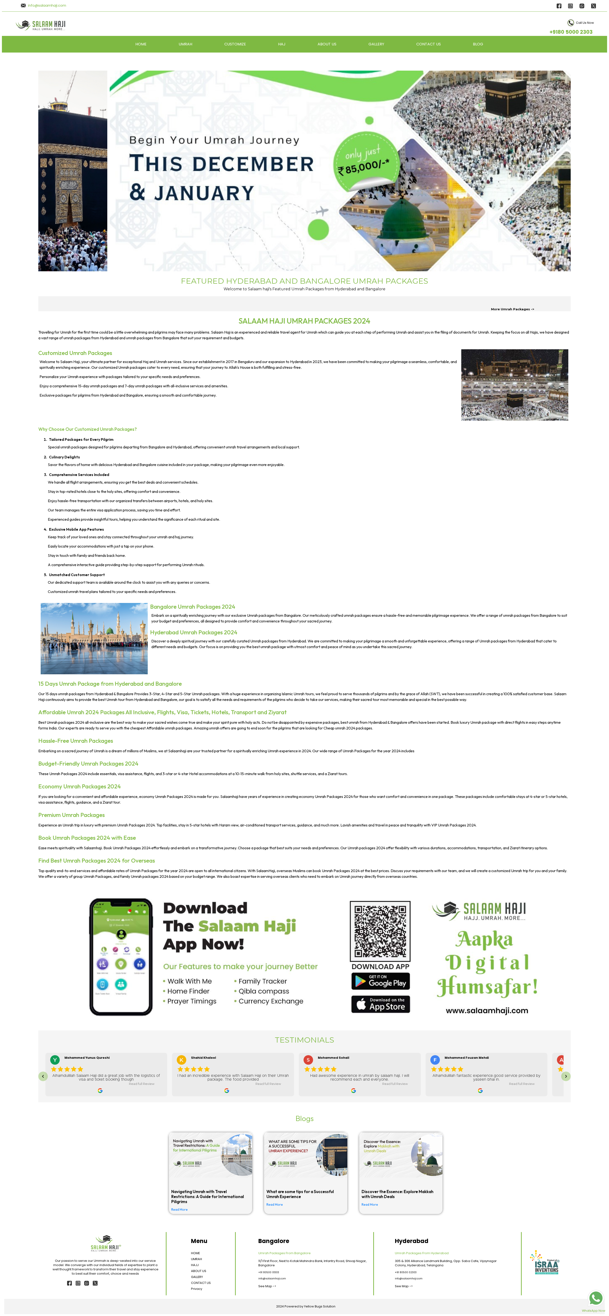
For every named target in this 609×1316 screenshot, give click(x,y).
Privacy (196, 1289)
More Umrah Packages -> (512, 309)
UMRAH (185, 44)
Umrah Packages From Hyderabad (422, 1253)
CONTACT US (428, 44)
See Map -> (267, 1286)
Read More (179, 1209)
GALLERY (376, 44)
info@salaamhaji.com (47, 5)
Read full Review (141, 1084)
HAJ (281, 44)
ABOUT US (327, 44)
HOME (141, 44)
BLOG (478, 44)
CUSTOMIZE (235, 44)
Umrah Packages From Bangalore (284, 1253)
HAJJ (195, 1265)
